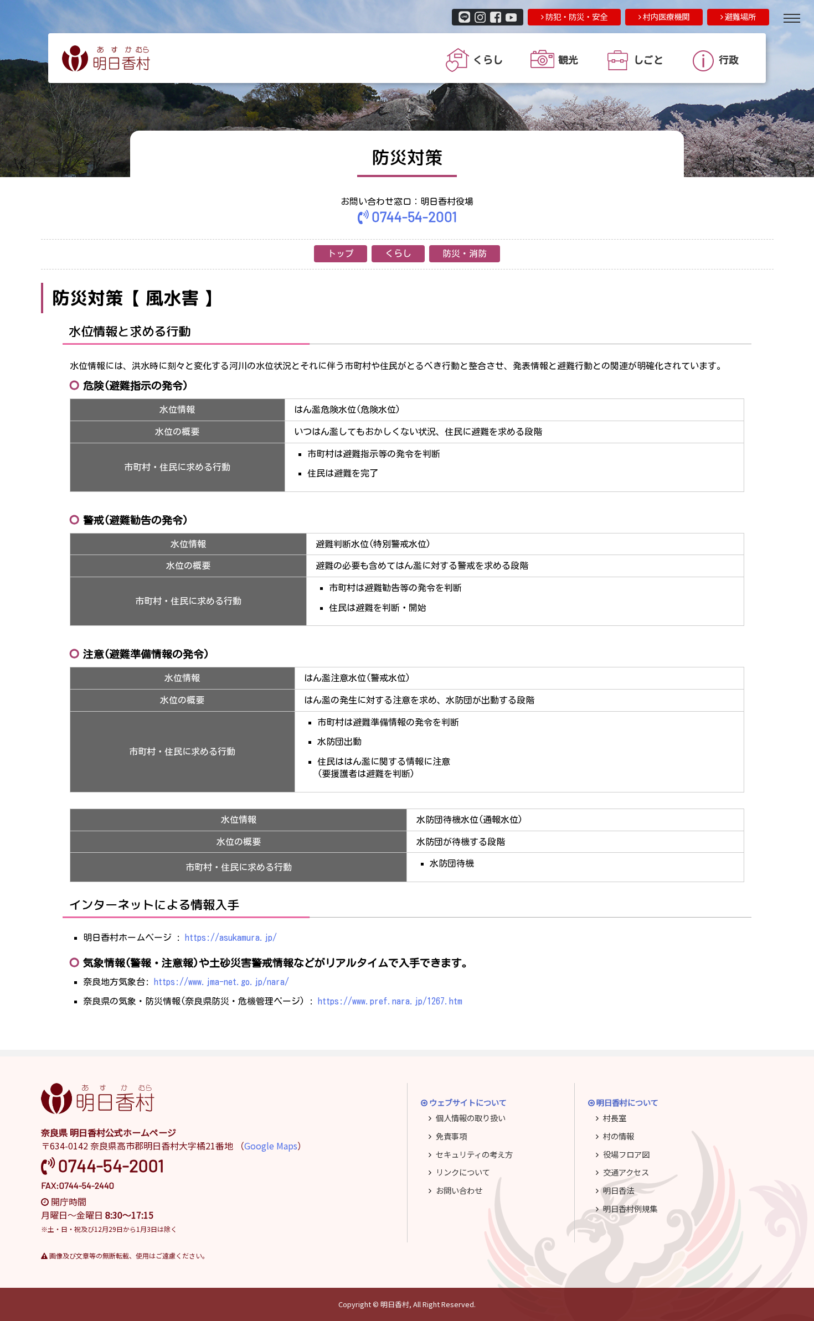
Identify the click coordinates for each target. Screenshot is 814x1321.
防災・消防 (464, 253)
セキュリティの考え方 (474, 1154)
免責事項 (451, 1136)
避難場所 (739, 16)
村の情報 (618, 1136)
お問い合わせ (459, 1190)
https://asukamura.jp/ (231, 937)
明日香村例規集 (630, 1208)
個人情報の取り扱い (471, 1117)
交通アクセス (626, 1172)
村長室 (614, 1117)
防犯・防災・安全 (575, 16)
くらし (398, 253)
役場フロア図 (626, 1154)
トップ (340, 253)
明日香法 (618, 1190)
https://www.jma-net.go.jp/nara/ (221, 981)
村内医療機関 (665, 16)
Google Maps (270, 1145)
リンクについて (463, 1172)
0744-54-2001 (413, 216)
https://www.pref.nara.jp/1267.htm (390, 1001)
